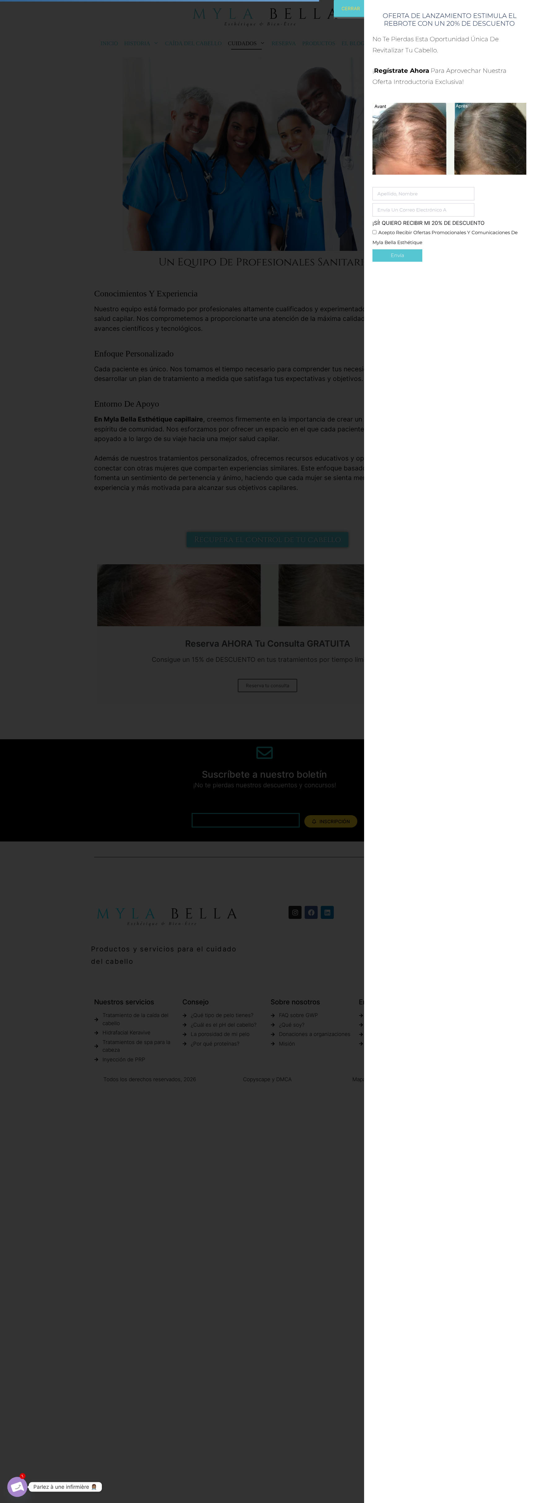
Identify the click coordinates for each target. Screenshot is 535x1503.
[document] (267, 751)
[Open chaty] (17, 1487)
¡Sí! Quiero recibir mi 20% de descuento (428, 223)
